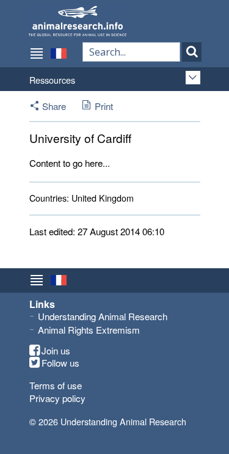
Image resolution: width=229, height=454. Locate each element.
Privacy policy (57, 398)
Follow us (60, 363)
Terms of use (55, 385)
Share (54, 106)
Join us (56, 351)
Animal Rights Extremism (89, 329)
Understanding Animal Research (102, 316)
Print (104, 106)
